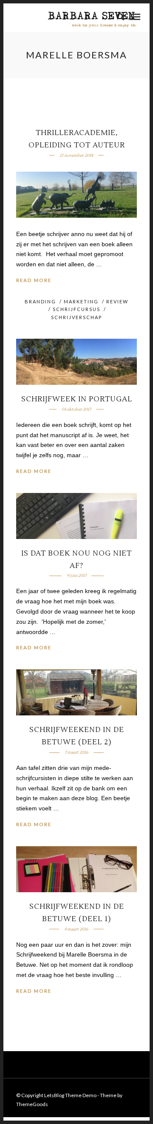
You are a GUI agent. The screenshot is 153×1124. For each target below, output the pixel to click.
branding (40, 301)
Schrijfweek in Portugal (76, 399)
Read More (33, 280)
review (117, 301)
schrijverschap (76, 317)
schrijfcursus (76, 309)
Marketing (81, 301)
